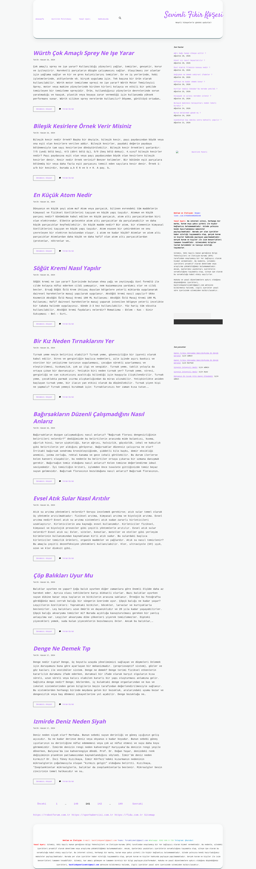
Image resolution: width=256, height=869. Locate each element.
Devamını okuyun (45, 110)
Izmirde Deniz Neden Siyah (69, 721)
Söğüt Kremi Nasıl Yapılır (67, 268)
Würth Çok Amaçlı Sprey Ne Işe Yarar (83, 53)
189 (120, 804)
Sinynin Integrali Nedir (186, 367)
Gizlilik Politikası (61, 19)
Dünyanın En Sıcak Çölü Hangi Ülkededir (193, 376)
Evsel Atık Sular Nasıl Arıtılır (71, 498)
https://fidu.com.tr (129, 815)
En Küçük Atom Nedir (62, 195)
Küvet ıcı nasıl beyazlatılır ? (189, 60)
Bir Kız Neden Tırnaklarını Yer (73, 341)
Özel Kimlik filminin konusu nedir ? (192, 68)
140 (76, 804)
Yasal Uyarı (84, 19)
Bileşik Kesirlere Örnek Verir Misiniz (82, 126)
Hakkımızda (103, 19)
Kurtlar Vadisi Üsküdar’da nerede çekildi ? (195, 89)
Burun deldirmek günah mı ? (187, 113)
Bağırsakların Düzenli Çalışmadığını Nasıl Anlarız (88, 417)
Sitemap (149, 815)
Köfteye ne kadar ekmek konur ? (189, 82)
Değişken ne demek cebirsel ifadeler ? (193, 75)
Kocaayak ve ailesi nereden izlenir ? (192, 96)
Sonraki (137, 804)
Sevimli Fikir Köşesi (194, 15)
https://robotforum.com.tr (51, 815)
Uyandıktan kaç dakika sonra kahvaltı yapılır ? (197, 120)
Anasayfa (40, 19)
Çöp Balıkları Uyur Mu (63, 575)
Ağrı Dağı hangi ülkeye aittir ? (190, 53)
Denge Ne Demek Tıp (61, 648)
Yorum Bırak (68, 109)
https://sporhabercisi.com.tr (92, 815)
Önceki (41, 804)
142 (99, 804)
